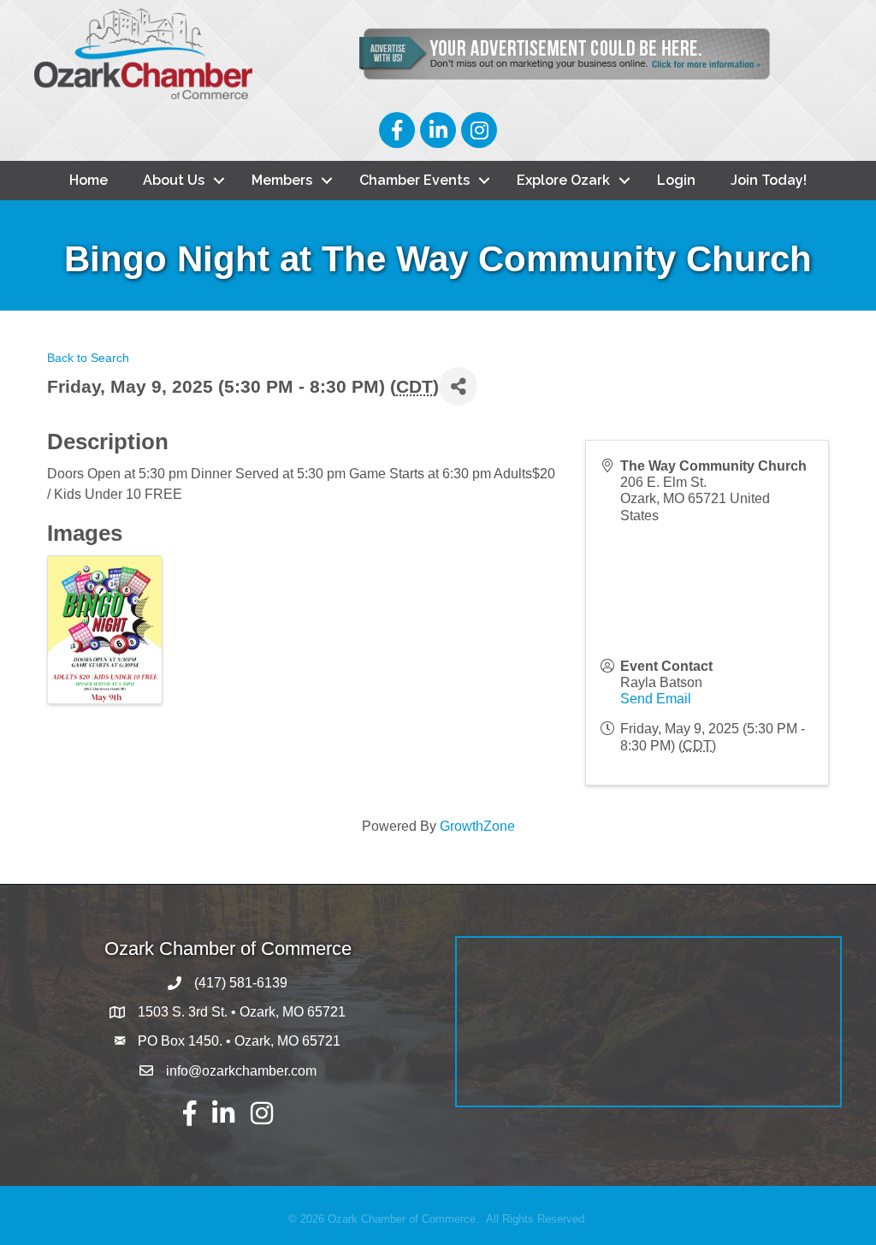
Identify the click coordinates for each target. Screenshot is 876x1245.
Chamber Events (414, 180)
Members (282, 180)
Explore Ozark (563, 180)
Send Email (655, 698)
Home (88, 180)
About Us (173, 180)
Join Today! (769, 180)
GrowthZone (477, 826)
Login (676, 180)
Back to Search (88, 358)
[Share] (458, 386)
